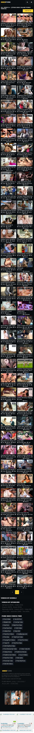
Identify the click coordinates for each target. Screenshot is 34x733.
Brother (4, 327)
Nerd (32, 413)
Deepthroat (22, 154)
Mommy (24, 33)
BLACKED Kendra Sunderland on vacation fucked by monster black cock (9, 206)
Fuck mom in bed (8, 307)
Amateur (4, 255)
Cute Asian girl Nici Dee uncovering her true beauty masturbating (25, 566)
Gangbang (12, 514)
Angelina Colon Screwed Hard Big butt (25, 91)
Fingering (21, 370)
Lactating (29, 154)
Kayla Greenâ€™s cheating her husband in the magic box (25, 105)
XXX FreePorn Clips (9, 646)
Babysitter (9, 428)
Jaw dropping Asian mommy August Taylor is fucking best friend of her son (25, 206)
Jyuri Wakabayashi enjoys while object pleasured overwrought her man (25, 494)
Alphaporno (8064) (8, 605)
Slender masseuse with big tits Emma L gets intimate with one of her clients (9, 350)
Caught (13, 241)
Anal (3, 25)
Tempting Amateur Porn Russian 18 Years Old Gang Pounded (9, 508)
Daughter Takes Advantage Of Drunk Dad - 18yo (9, 393)
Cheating (21, 111)
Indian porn (24, 307)
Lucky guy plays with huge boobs (9, 33)
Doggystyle (9, 586)
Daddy (32, 543)
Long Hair (11, 456)
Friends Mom (11, 82)
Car (20, 53)
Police (9, 528)
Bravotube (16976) (7, 609)
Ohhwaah (24, 264)
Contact (14, 681)
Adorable (4, 384)
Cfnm (20, 284)
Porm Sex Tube (8, 660)
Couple (27, 68)
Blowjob (21, 68)
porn (5, 2)
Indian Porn (7, 631)
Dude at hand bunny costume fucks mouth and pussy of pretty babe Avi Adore (9, 120)
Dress (26, 327)
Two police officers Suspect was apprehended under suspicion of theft (9, 523)
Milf (25, 313)
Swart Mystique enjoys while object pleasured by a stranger (9, 62)
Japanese (11, 140)
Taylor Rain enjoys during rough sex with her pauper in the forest (25, 422)
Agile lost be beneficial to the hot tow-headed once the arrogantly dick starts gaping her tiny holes (25, 293)
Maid (15, 97)
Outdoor (25, 53)
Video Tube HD (25, 649)
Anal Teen (9, 39)
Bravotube (10, 55)
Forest (17, 53)
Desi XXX (17, 631)
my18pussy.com (22, 634)
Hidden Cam (17, 298)
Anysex (9, 127)
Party (30, 284)
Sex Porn (6, 625)
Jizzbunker (27, 84)
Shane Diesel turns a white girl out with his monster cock (9, 364)
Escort (15, 341)
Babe (3, 125)
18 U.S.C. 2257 (5, 683)
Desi (24, 82)
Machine (25, 514)
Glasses (21, 413)
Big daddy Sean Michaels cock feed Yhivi (25, 537)
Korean (26, 241)
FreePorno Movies (21, 652)
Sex (31, 241)
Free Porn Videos (9, 634)
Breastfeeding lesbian (24, 465)
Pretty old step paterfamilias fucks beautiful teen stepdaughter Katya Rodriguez (9, 566)
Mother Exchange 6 (8, 221)
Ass (20, 25)
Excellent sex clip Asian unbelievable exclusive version (25, 235)
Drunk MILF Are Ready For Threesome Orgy (9, 465)
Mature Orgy (16, 471)
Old (29, 384)
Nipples (16, 500)
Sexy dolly (24, 436)
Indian (29, 82)
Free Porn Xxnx (23, 640)
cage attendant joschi (24, 177)
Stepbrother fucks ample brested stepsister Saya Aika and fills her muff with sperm (9, 494)
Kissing (27, 413)
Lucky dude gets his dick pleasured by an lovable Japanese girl (9, 379)
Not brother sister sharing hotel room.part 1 (9, 321)
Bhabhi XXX (7, 622)
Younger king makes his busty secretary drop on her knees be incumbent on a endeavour (25, 192)
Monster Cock (12, 370)
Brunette (4, 111)
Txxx (9, 84)
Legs (15, 111)
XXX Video (19, 628)
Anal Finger (26, 226)
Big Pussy (21, 197)
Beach (10, 255)
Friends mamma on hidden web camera (9, 293)
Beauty (21, 356)
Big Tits (4, 68)
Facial (10, 111)
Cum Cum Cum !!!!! (24, 508)
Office (4, 528)
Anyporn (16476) (7, 607)
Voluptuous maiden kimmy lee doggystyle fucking (9, 580)
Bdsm (20, 183)
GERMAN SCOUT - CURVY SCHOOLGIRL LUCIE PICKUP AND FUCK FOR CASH (25, 134)
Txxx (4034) (25, 611)
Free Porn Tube (8, 657)
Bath (25, 212)
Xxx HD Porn (18, 619)
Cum (8, 197)
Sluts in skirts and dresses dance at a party (25, 321)
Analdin (26, 26)
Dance (20, 327)
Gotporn (26, 141)
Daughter (14, 197)
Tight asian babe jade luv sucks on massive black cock (9, 408)
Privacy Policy (14, 683)
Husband (27, 111)
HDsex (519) (5, 611)
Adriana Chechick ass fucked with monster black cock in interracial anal (9, 149)
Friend (4, 82)
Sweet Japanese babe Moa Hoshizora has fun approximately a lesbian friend (9, 278)
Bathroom (31, 212)
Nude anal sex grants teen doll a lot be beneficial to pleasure (25, 120)
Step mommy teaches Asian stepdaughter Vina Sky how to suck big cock (9, 177)
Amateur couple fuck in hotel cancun (25, 580)
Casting (25, 140)
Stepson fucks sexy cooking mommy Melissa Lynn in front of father (9, 537)
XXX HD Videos (8, 663)
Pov (30, 53)
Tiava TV (6, 643)
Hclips (9, 300)
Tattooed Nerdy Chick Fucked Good (25, 408)
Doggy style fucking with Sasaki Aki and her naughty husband (25, 62)
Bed (24, 25)
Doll (15, 255)
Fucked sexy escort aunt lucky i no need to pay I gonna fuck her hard (9, 336)
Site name (20, 657)
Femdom (31, 183)
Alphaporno (11, 26)
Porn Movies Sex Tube (10, 649)
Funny (25, 284)
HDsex (25, 400)
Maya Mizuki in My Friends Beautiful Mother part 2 (9, 77)
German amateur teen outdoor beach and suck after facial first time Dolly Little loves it (9, 249)
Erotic (4, 226)
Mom (20, 39)
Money (32, 341)
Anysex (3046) (17, 607)
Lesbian (28, 471)
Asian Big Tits (11, 183)
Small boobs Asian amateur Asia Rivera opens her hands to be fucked (9, 552)
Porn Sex (6, 637)
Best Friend (5, 485)
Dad (3, 399)
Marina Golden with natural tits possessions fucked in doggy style (9, 422)
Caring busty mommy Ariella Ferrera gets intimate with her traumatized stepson (25, 249)
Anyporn (10, 69)
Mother (9, 226)
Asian (4, 183)
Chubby (32, 140)
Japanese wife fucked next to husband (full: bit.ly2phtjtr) (9, 134)
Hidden (10, 298)
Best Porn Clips (17, 625)
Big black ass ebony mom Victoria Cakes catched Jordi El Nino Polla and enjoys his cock (9, 436)
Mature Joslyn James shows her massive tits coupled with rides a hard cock (25, 451)
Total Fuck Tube (18, 637)
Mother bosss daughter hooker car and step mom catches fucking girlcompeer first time (9, 235)
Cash (20, 140)
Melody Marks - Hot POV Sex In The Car (25, 48)
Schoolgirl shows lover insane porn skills (9, 105)
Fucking (4, 97)
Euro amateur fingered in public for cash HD (25, 336)
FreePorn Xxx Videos (10, 655)
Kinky (27, 370)
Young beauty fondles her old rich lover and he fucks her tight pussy (25, 350)
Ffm (10, 384)
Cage (25, 183)
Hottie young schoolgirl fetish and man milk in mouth (25, 379)
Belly (24, 169)
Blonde (9, 25)
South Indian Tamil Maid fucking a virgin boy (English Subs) (9, 91)
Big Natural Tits (6, 269)
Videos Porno (8, 652)
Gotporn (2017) (18, 609)
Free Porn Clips (17, 643)
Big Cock (4, 53)
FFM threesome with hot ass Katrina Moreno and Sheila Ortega (25, 552)
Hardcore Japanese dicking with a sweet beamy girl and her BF (9, 264)
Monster (15, 25)
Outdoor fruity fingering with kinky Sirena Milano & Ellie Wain (25, 364)
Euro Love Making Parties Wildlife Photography (25, 278)
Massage (4, 169)
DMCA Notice (20, 681)
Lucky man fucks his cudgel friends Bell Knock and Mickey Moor (9, 480)
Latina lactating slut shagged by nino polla (25, 149)
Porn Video (7, 619)
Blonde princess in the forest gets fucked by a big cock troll (9, 48)
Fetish (20, 384)
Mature (10, 471)
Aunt (20, 82)
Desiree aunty (24, 77)
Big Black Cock (17, 442)
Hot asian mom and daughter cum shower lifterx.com (9, 192)
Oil (10, 169)
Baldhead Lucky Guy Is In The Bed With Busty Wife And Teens (25, 19)
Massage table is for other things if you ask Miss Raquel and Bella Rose (9, 163)
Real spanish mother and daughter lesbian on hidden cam (25, 523)
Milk (25, 384)
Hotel (16, 327)
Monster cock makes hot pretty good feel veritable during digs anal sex (9, 19)
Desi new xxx (24, 480)
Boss (3, 241)
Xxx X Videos (23, 655)
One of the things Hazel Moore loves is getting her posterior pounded (25, 221)
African (4, 154)
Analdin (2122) (19, 605)
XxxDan (26, 41)
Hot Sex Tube (19, 622)
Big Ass (29, 25)
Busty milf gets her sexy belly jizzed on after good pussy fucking (25, 163)
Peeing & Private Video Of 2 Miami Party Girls (9, 451)
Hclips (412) (28, 609)
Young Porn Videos (9, 640)
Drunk (15, 399)
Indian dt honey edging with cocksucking (25, 393)
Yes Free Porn (8, 628)
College (10, 327)
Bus (32, 255)
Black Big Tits (17, 68)
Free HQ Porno (21, 660)
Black (10, 68)
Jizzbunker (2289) (16, 611)
